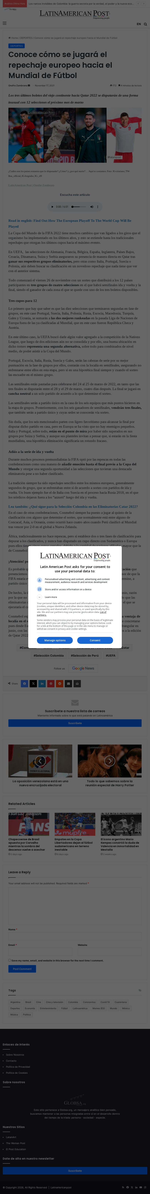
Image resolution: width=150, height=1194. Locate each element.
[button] (75, 597)
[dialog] (75, 597)
